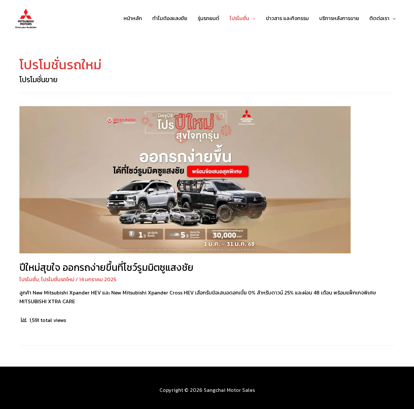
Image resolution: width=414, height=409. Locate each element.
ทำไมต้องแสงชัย (169, 18)
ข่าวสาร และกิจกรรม (287, 18)
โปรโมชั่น (239, 18)
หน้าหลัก (133, 18)
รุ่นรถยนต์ (208, 18)
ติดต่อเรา (379, 18)
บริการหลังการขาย (339, 18)
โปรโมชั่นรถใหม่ (57, 279)
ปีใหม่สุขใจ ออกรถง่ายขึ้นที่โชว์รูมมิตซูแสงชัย (106, 267)
